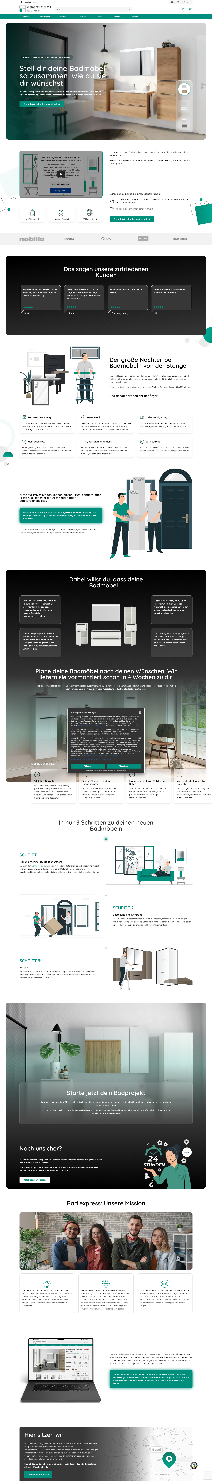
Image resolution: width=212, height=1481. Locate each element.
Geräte (100, 16)
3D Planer (134, 16)
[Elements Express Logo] (35, 9)
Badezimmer (45, 16)
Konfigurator (37, 866)
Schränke (82, 16)
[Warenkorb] (190, 9)
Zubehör (116, 16)
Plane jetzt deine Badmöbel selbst (42, 104)
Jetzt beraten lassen (35, 1179)
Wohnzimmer (62, 16)
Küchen (26, 16)
